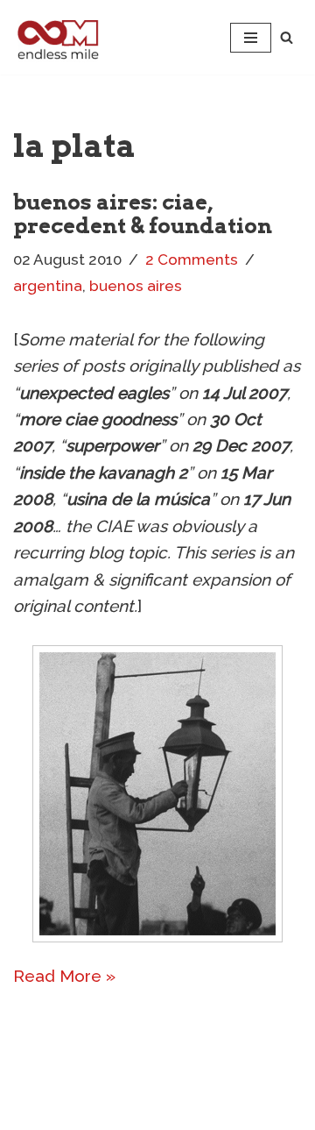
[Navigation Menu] (250, 38)
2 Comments (191, 259)
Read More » (64, 975)
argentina (47, 286)
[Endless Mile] (56, 37)
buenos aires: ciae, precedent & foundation (142, 213)
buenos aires (135, 286)
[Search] (286, 37)
